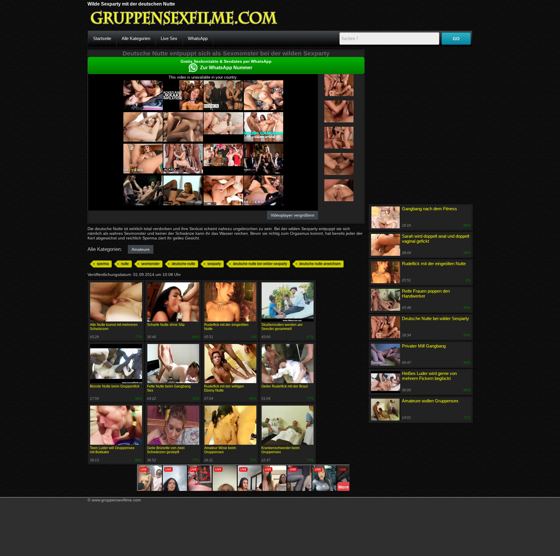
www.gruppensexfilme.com (116, 500)
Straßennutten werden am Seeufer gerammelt (281, 327)
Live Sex (169, 38)
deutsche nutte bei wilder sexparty (260, 264)
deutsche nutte (183, 264)
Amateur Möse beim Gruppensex (220, 450)
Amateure (141, 249)
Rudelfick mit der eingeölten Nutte (434, 263)
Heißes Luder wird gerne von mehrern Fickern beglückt (429, 376)
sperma (103, 264)
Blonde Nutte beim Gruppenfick (114, 386)
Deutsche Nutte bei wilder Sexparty (435, 318)
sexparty (214, 264)
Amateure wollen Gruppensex (430, 400)
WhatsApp (198, 38)
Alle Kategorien (136, 38)
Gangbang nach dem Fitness (429, 208)
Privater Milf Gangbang (424, 345)
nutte (125, 264)
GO (456, 38)
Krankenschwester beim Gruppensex (280, 450)
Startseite (102, 38)
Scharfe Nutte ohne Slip (166, 325)
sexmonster (150, 264)
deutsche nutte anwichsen (320, 264)
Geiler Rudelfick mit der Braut (284, 386)
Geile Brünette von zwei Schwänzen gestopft (166, 450)
